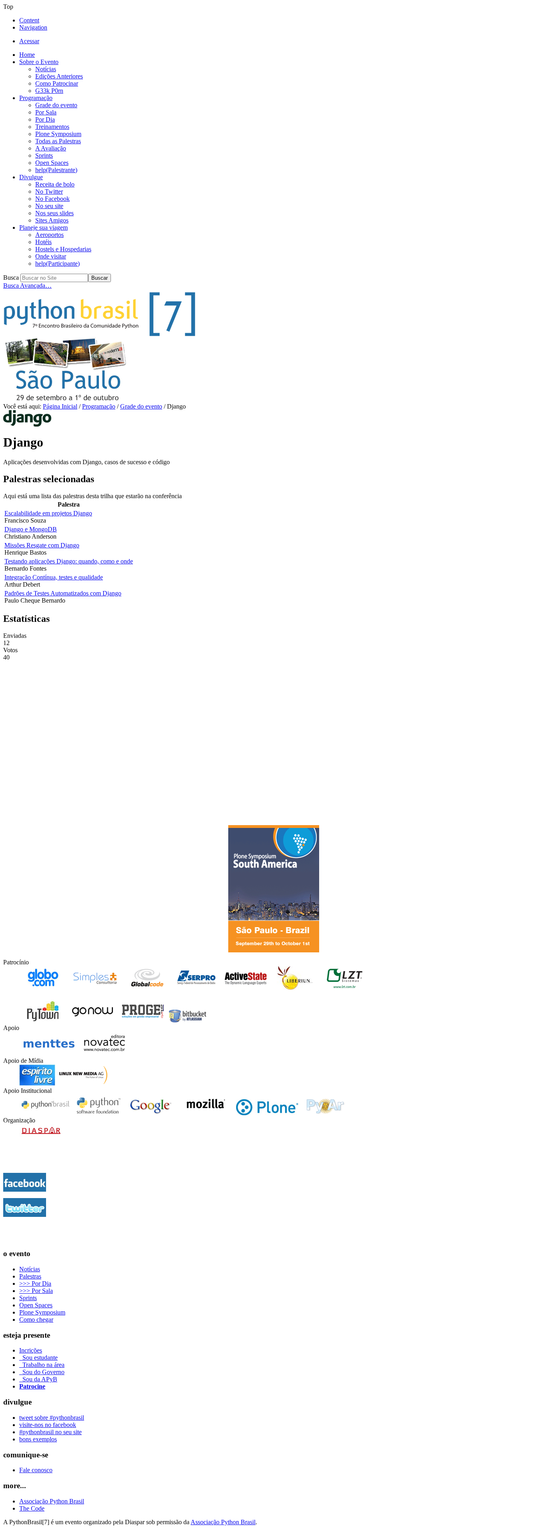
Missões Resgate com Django (41, 545)
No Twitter (49, 191)
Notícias (45, 69)
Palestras (30, 1276)
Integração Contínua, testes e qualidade (53, 577)
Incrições (30, 1350)
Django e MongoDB (30, 529)
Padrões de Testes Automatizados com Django (62, 593)
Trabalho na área (41, 1364)
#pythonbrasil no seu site (50, 1432)
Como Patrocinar (56, 83)
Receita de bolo (54, 184)
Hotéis (43, 241)
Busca (11, 277)
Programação (35, 97)
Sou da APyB (38, 1379)
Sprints (44, 155)
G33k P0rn (49, 90)
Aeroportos (49, 234)
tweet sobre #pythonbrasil (51, 1417)
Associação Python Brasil (51, 1501)
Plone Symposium (58, 133)
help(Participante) (57, 263)
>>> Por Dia (35, 1283)
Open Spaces (51, 162)
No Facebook (52, 198)
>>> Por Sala (36, 1290)
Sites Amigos (51, 220)
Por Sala (45, 112)
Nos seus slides (54, 213)
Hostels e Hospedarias (63, 249)
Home (27, 54)
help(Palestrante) (56, 169)
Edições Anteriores (59, 76)
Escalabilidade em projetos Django (48, 513)
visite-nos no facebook (47, 1424)
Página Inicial (60, 406)
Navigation (33, 27)
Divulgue (31, 177)
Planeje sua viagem (43, 227)
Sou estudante (38, 1357)
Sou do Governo (41, 1372)
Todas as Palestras (58, 141)
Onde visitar (50, 256)
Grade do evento (56, 105)
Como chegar (36, 1319)
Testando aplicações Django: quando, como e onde (68, 561)
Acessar (29, 41)
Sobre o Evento (38, 61)
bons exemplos (38, 1439)
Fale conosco (35, 1470)
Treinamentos (52, 126)
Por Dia (45, 119)
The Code (31, 1508)
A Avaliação (50, 148)
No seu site (49, 205)
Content (29, 20)
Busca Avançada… (27, 285)
